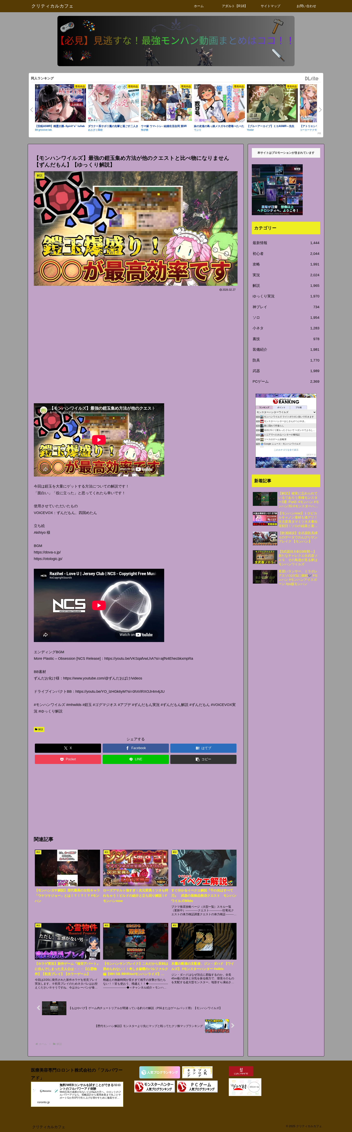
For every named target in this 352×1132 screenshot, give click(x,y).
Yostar (250, 129)
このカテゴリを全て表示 (286, 450)
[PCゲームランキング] (197, 1086)
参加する (311, 455)
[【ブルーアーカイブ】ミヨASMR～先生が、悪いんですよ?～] (272, 104)
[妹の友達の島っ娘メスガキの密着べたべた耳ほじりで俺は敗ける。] (219, 104)
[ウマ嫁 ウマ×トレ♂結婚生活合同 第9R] (166, 103)
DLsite (312, 78)
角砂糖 (144, 129)
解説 (40, 729)
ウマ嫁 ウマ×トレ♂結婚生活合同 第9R (164, 126)
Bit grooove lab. (43, 129)
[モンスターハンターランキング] (154, 1086)
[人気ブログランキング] (159, 1072)
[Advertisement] (136, 346)
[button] (203, 759)
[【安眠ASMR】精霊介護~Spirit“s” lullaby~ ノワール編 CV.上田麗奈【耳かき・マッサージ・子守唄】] (60, 104)
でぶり (197, 129)
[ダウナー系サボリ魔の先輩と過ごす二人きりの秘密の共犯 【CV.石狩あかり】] (113, 104)
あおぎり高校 (95, 129)
